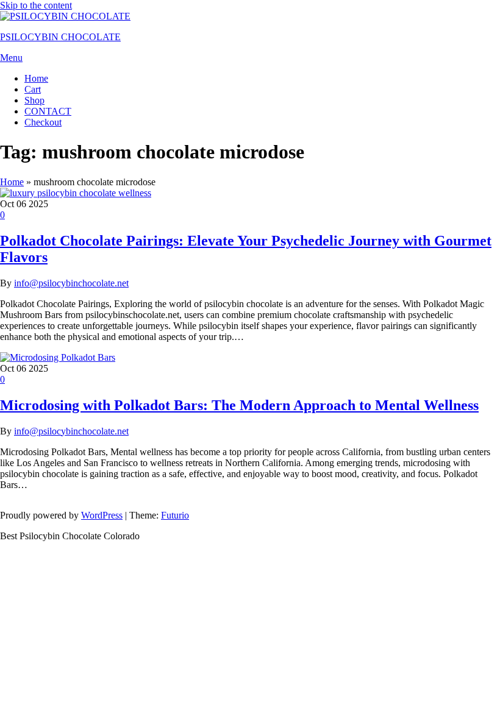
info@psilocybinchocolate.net (71, 283)
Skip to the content (36, 5)
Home (36, 78)
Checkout (43, 122)
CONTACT (47, 111)
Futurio (175, 515)
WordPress (102, 515)
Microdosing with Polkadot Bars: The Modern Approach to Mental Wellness (239, 405)
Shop (34, 100)
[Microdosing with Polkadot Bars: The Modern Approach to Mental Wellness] (57, 357)
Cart (32, 89)
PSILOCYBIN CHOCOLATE (60, 37)
